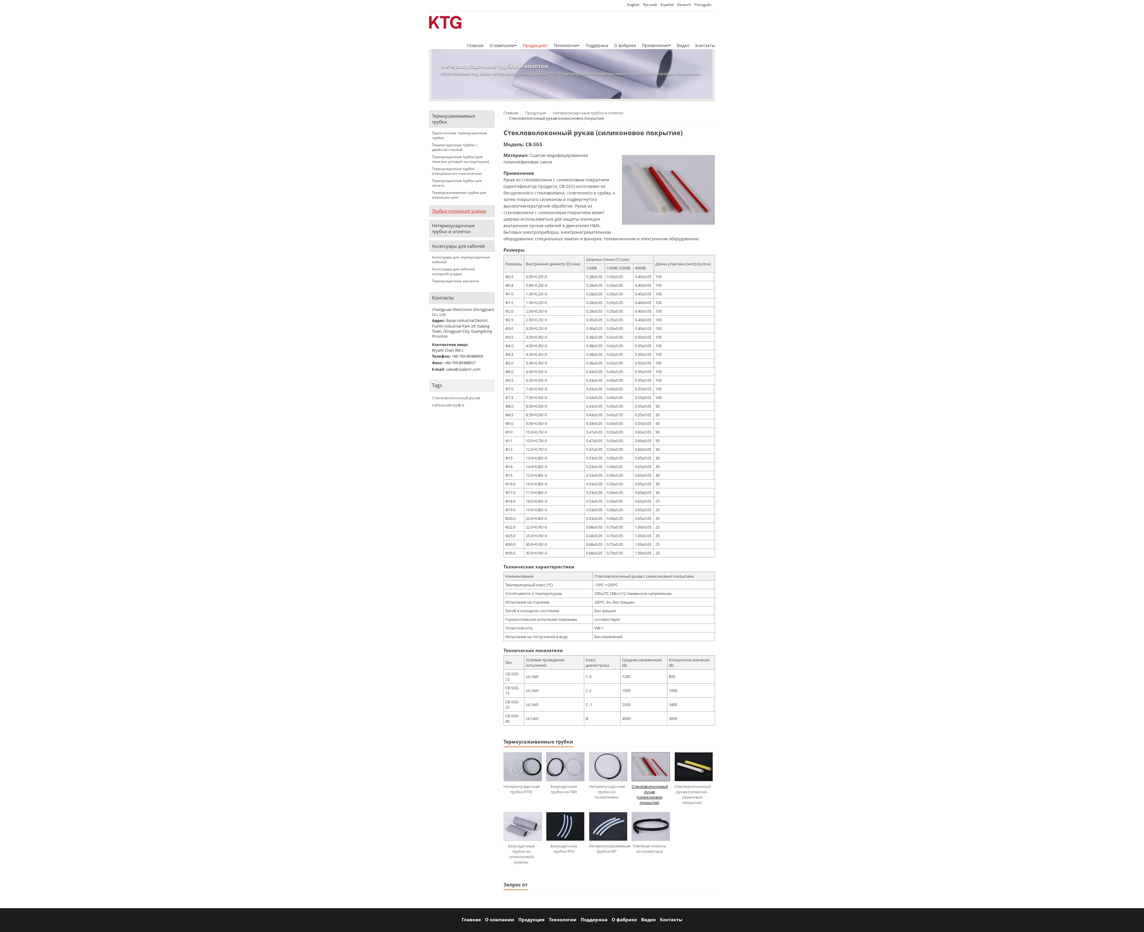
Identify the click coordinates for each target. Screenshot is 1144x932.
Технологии (562, 919)
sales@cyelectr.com (463, 369)
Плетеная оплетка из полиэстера (649, 848)
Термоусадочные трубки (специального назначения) (457, 171)
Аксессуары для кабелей (458, 246)
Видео (683, 45)
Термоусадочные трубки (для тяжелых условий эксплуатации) (460, 159)
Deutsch (684, 4)
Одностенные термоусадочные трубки (459, 135)
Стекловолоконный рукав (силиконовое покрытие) (650, 794)
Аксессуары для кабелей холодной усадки (453, 271)
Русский (650, 4)
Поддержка (596, 45)
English (633, 4)
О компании (499, 919)
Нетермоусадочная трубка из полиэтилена (607, 792)
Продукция (535, 113)
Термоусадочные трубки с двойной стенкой (454, 147)
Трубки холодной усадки (459, 211)
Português (702, 4)
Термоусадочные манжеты (455, 281)
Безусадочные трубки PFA (564, 848)
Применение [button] (655, 45)
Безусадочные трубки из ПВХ (564, 789)
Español (667, 4)
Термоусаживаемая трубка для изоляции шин (459, 195)
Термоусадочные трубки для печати (457, 183)
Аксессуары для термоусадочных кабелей (461, 259)
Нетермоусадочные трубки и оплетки (588, 113)
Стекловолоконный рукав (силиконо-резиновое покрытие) (692, 794)
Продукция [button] (534, 45)
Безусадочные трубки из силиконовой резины (521, 854)
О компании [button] (502, 45)
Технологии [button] (565, 45)
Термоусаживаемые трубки (453, 119)
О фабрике (625, 45)
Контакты (705, 45)
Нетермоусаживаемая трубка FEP (608, 848)
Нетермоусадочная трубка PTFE (521, 789)
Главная (475, 45)
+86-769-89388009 (467, 356)
